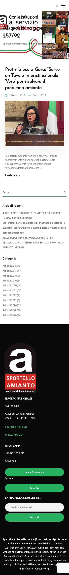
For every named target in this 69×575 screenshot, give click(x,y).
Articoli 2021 (10, 290)
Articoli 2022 (10, 295)
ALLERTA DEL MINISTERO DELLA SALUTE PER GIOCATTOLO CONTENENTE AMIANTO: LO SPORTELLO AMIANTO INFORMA (33, 242)
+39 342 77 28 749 (14, 453)
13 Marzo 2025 (17, 95)
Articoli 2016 (10, 266)
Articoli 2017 (10, 270)
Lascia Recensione (34, 472)
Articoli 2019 (10, 280)
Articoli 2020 (10, 285)
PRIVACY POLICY (14, 435)
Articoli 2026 (10, 315)
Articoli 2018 (10, 275)
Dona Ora (35, 488)
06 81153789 (12, 406)
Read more (11, 175)
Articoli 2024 (10, 305)
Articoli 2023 (10, 300)
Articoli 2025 (39, 95)
